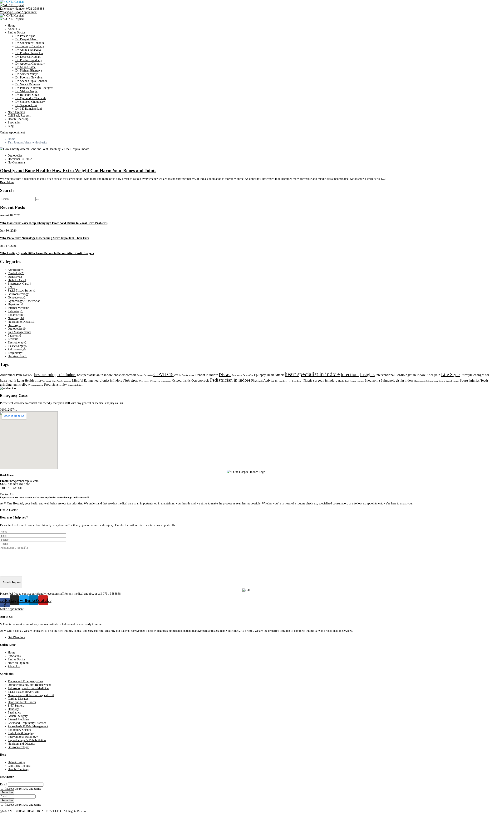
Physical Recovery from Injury (289, 381)
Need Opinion (16, 112)
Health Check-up (18, 119)
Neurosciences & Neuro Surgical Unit (31, 695)
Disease (225, 374)
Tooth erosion (37, 385)
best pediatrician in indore (95, 375)
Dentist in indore (206, 375)
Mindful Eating (82, 380)
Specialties (14, 122)
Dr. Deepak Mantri (26, 39)
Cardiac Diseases (18, 698)
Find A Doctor (16, 32)
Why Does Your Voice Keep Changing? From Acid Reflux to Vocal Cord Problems (53, 223)
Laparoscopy (16, 314)
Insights (367, 374)
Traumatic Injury (75, 385)
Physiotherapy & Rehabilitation (27, 740)
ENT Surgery (16, 705)
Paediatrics (14, 712)
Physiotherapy (17, 342)
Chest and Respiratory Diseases (27, 722)
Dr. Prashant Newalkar (29, 53)
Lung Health (25, 380)
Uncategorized (17, 356)
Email (3, 784)
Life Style (450, 374)
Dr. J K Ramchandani (28, 108)
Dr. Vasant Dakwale (27, 84)
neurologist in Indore (108, 380)
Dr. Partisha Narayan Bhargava (34, 87)
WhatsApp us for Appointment (18, 12)
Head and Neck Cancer (22, 702)
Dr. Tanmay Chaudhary (29, 46)
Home (11, 25)
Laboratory (15, 311)
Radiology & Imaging (21, 733)
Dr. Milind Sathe (25, 67)
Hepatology (15, 304)
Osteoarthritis (181, 380)
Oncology (14, 325)
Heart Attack (275, 375)
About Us (14, 29)
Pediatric (14, 339)
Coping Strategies (145, 375)
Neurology (16, 318)
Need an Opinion (18, 662)
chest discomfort (125, 375)
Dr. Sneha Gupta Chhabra (31, 81)
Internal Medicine (19, 307)
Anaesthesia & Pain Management (28, 726)
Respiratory (15, 352)
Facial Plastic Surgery (22, 290)
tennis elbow (21, 384)
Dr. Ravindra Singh (27, 94)
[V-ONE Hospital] (12, 1)
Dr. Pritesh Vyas (25, 36)
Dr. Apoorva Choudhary (30, 63)
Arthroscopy (16, 269)
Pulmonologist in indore (397, 380)
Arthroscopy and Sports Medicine (28, 688)
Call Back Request (19, 115)
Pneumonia (372, 380)
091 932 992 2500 (19, 484)
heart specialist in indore (312, 374)
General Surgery (18, 716)
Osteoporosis (200, 380)
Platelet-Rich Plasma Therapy (351, 381)
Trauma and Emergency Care (25, 681)
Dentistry (15, 276)
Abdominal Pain (11, 375)
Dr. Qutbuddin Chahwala (30, 98)
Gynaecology (17, 297)
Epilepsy (260, 375)
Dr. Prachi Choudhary (28, 60)
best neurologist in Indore (55, 374)
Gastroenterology (19, 294)
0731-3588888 (35, 8)
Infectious (350, 374)
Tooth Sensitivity (55, 384)
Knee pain (433, 375)
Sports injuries (470, 380)
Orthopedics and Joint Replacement (29, 684)
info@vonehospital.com (23, 481)
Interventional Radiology (23, 736)
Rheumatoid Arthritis (423, 381)
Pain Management (19, 332)
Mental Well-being (43, 381)
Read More (7, 182)
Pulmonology (17, 349)
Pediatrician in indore (230, 380)
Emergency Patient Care (242, 375)
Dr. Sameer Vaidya (26, 74)
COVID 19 (163, 374)
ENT (11, 287)
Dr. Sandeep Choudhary (30, 101)
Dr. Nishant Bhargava (28, 70)
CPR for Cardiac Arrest (184, 375)
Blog (11, 126)
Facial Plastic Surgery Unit (24, 691)
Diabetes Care (17, 280)
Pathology (15, 335)
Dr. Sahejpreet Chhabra (29, 42)
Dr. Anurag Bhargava (28, 49)
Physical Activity (262, 380)
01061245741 (8, 409)
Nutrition (130, 380)
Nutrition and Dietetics (21, 743)
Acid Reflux (28, 375)
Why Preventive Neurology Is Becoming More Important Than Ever (44, 238)
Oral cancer (144, 381)
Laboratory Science (19, 729)
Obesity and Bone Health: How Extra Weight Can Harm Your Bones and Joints (78, 170)
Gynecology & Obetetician (25, 301)
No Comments (16, 162)
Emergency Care (19, 283)
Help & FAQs (16, 762)
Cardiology (16, 273)
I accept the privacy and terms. (23, 788)
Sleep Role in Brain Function (446, 381)
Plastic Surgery (17, 346)
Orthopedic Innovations (160, 381)
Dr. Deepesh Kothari (28, 56)
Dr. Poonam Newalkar (29, 77)
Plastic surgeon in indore (320, 380)
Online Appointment (12, 132)
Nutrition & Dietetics (21, 321)
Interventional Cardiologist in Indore (400, 375)
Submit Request (12, 582)
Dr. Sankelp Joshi (26, 105)
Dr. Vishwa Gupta (26, 91)
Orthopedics (15, 155)
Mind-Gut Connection (61, 381)
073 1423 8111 (15, 487)
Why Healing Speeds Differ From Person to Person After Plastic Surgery (47, 253)
